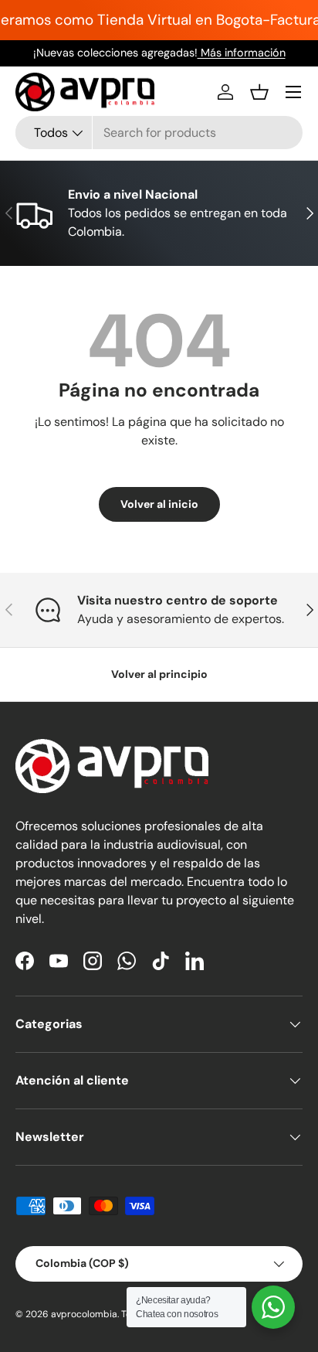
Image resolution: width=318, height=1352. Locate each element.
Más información (242, 53)
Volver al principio (159, 674)
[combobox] (159, 132)
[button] (259, 92)
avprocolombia (84, 1314)
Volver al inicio (159, 504)
